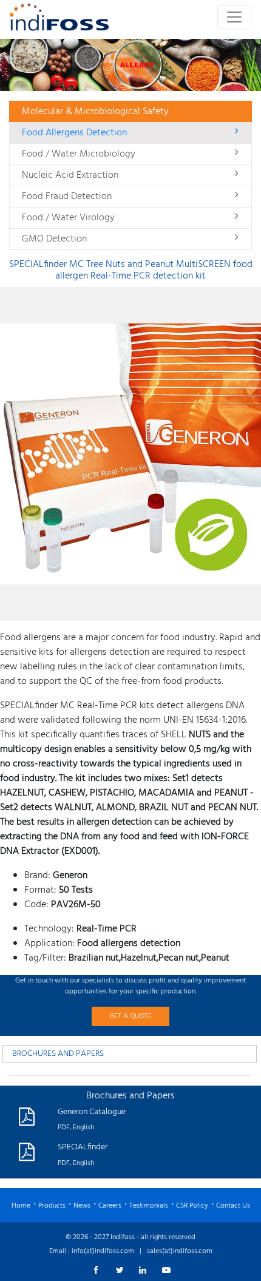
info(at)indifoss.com (103, 1251)
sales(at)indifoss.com (179, 1251)
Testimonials (148, 1206)
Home (21, 1206)
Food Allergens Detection (74, 133)
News (81, 1206)
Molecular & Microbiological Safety (95, 112)
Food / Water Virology (68, 218)
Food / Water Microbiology (78, 154)
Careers (109, 1206)
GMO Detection (54, 239)
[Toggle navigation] (234, 17)
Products (52, 1206)
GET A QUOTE (130, 1016)
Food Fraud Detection (67, 196)
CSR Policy (192, 1206)
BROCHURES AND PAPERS (58, 1054)
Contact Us (233, 1206)
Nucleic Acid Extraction (70, 175)
